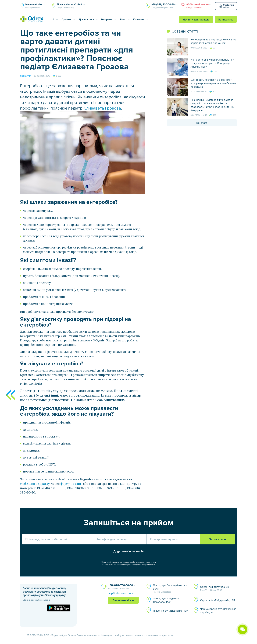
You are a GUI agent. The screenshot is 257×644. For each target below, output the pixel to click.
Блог (123, 19)
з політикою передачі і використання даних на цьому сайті (128, 565)
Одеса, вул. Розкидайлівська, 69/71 (170, 588)
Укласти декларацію (196, 19)
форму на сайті (71, 484)
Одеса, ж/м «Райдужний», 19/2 (217, 600)
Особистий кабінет (228, 6)
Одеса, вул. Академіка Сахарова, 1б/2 (166, 600)
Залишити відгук (123, 600)
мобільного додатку (35, 484)
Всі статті (202, 123)
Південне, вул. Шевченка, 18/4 (170, 610)
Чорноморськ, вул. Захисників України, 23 (218, 610)
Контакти (139, 19)
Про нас (67, 19)
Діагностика (86, 19)
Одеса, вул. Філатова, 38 (214, 588)
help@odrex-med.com (120, 593)
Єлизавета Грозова (102, 108)
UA (52, 19)
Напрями (107, 19)
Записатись (225, 19)
